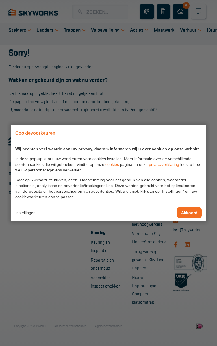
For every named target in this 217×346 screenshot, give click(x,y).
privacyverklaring (164, 164)
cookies (112, 164)
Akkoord (189, 212)
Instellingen (25, 212)
